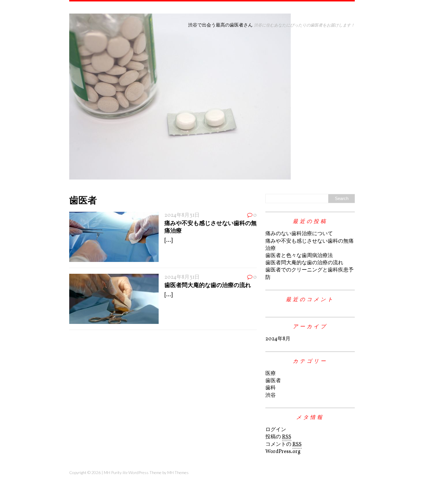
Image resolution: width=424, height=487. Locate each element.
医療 (270, 373)
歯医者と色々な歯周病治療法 (299, 255)
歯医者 (273, 380)
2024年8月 (277, 339)
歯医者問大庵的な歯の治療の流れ (207, 284)
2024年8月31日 (182, 215)
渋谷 (270, 395)
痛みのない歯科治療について (299, 233)
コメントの (283, 444)
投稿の (278, 437)
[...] (168, 240)
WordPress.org (283, 451)
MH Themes (178, 472)
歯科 (270, 388)
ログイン (275, 429)
